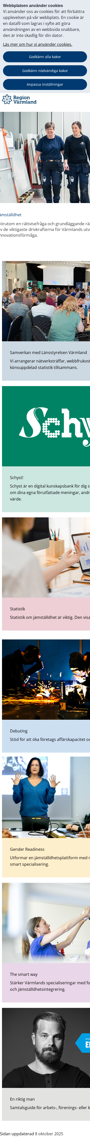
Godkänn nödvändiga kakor (45, 70)
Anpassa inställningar (45, 84)
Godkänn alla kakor (45, 56)
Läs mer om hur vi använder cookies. (37, 44)
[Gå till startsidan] (20, 104)
